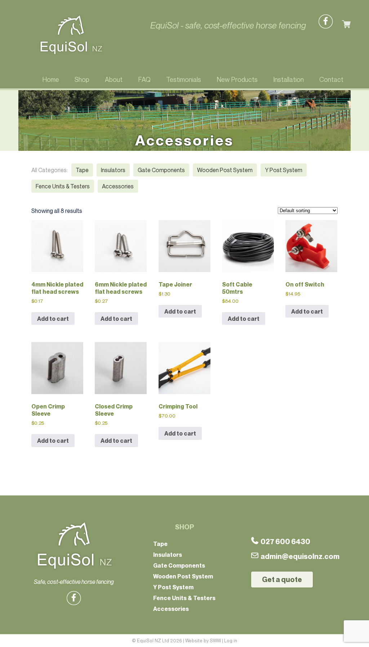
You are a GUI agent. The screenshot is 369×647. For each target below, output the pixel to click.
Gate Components (161, 170)
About (114, 79)
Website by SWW (203, 640)
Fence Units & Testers (63, 186)
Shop (82, 79)
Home (50, 79)
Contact (331, 79)
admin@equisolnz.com (300, 556)
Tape (82, 170)
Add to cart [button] (53, 318)
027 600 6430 (284, 541)
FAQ (144, 79)
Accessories (118, 186)
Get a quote (282, 579)
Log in (230, 640)
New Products (237, 79)
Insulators (113, 170)
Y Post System (283, 170)
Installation (288, 79)
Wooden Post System (225, 170)
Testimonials (183, 79)
